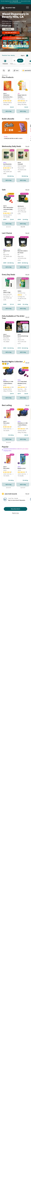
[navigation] (27, 7)
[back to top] (27, 1194)
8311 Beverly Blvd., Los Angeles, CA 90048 (14, 21)
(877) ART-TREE (6, 25)
